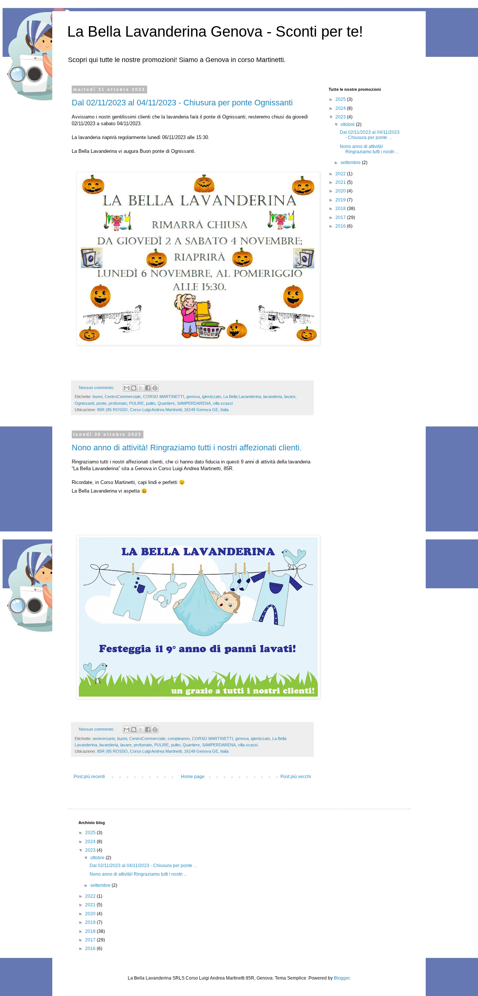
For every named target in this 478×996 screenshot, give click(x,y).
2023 (341, 117)
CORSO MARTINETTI (163, 396)
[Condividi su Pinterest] (155, 388)
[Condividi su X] (141, 388)
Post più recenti (89, 776)
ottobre (348, 124)
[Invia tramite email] (126, 388)
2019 (341, 200)
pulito (150, 403)
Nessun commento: (97, 387)
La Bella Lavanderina (242, 396)
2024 (341, 108)
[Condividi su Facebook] (148, 388)
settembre (351, 162)
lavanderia (272, 396)
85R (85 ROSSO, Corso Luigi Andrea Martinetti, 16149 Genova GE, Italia (163, 409)
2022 (341, 173)
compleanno (179, 738)
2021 (341, 182)
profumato (118, 403)
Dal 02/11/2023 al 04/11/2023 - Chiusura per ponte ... (370, 135)
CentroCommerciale (123, 396)
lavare (289, 396)
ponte (101, 403)
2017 (341, 217)
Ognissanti (84, 403)
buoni (97, 396)
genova (193, 396)
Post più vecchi (295, 776)
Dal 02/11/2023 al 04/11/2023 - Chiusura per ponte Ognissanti (182, 102)
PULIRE (136, 403)
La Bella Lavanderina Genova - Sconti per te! (215, 31)
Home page (193, 776)
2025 (341, 99)
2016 (341, 226)
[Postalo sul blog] (133, 388)
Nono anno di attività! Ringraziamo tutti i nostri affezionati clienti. (187, 447)
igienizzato (211, 396)
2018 (341, 208)
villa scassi (223, 403)
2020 (341, 191)
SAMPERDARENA (194, 403)
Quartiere (166, 403)
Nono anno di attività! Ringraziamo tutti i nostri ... (369, 149)
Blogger (342, 978)
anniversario (104, 738)
